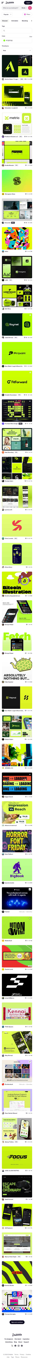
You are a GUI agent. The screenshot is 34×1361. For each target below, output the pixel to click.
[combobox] (11, 8)
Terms (16, 1354)
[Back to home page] (10, 2)
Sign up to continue (17, 1322)
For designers (9, 1339)
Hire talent (18, 1339)
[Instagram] (18, 1345)
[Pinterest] (22, 1345)
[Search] (30, 8)
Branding (25, 21)
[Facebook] (15, 1345)
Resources (24, 1357)
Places (17, 1357)
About (20, 1342)
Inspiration (26, 1339)
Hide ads (22, 911)
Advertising (8, 1342)
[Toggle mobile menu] (2, 2)
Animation (14, 21)
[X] (12, 1345)
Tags (3, 26)
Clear (30, 36)
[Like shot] (25, 79)
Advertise (29, 911)
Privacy (22, 1354)
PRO (22, 79)
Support (26, 1342)
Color (3, 36)
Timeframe (5, 46)
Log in (28, 2)
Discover (5, 21)
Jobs (8, 1357)
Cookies (28, 1354)
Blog (15, 1342)
